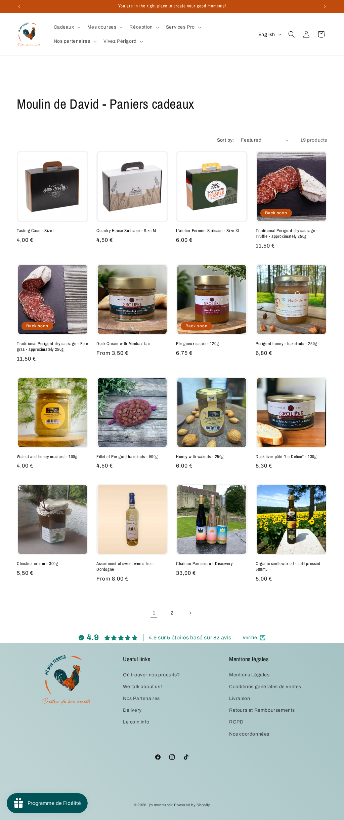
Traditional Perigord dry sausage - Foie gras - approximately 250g (52, 346)
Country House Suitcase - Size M (126, 230)
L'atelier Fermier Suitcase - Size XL (208, 230)
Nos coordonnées (249, 734)
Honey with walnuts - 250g (200, 456)
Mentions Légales (249, 674)
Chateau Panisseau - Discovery (204, 563)
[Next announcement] (324, 6)
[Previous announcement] (19, 6)
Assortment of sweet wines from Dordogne (125, 566)
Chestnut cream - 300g (37, 563)
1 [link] (154, 613)
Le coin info (136, 721)
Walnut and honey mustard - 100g (47, 456)
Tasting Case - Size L (36, 230)
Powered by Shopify (192, 805)
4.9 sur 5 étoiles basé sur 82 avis (190, 637)
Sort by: (225, 140)
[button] (66, 27)
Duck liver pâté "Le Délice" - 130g (286, 456)
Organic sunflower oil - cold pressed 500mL (288, 566)
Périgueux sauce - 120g (197, 343)
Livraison (239, 698)
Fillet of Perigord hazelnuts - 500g (127, 456)
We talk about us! (142, 686)
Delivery (132, 710)
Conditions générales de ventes (265, 686)
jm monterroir (161, 805)
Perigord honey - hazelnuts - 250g (286, 343)
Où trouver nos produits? (151, 674)
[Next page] (190, 612)
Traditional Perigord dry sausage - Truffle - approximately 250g (287, 233)
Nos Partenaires (141, 698)
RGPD (236, 721)
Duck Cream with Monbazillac (122, 343)
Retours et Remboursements (262, 710)
